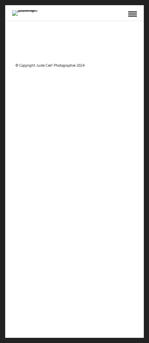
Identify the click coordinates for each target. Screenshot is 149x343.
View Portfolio (109, 187)
